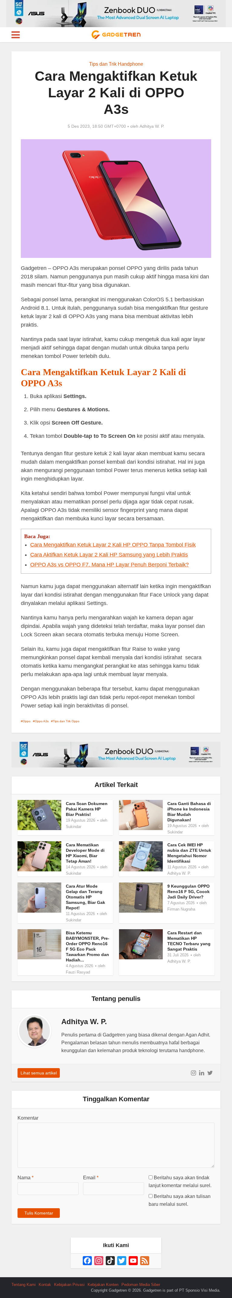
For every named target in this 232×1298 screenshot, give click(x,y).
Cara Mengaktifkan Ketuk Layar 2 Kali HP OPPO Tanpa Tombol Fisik (113, 545)
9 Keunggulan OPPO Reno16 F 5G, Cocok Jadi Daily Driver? (188, 891)
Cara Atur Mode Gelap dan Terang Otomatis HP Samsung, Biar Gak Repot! (85, 897)
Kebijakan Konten (103, 1284)
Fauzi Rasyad (78, 972)
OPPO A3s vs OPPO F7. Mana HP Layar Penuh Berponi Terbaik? (109, 565)
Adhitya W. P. (152, 126)
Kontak (45, 1284)
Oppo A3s (42, 721)
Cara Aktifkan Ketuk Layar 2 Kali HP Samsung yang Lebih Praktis (109, 555)
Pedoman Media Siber (140, 1284)
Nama (26, 1177)
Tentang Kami (23, 1284)
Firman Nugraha (181, 909)
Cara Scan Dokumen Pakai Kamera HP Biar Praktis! (87, 809)
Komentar (28, 1118)
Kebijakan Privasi (69, 1284)
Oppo (27, 721)
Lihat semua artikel (39, 1073)
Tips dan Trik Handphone (116, 64)
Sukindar (73, 826)
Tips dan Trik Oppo (66, 721)
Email (90, 1177)
